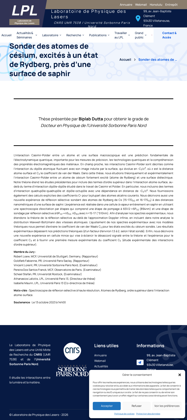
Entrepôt (171, 5)
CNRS (38, 354)
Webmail (141, 5)
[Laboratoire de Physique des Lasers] (24, 13)
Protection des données (148, 413)
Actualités (101, 366)
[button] (180, 375)
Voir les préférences (167, 406)
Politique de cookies (124, 413)
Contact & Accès (169, 35)
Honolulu (156, 5)
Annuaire (126, 5)
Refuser (137, 406)
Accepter (107, 406)
